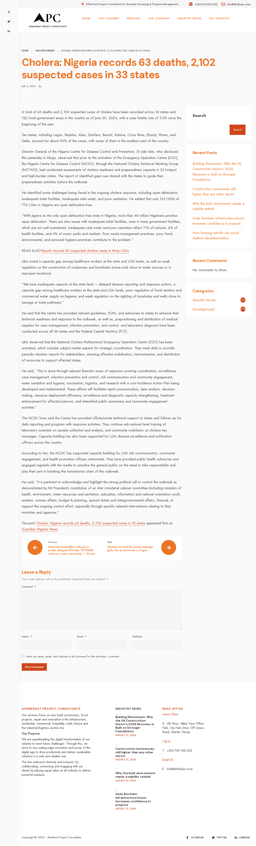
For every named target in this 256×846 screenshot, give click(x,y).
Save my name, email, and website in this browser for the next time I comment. (73, 656)
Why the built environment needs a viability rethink (135, 775)
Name (27, 636)
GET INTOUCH (219, 18)
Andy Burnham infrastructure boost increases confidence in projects (218, 221)
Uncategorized (45, 50)
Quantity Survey (204, 300)
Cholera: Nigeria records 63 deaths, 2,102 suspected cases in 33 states (90, 523)
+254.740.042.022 (205, 4)
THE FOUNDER (108, 18)
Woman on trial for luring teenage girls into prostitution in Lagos (130, 546)
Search (199, 115)
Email (81, 636)
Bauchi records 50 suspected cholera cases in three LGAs (85, 250)
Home (25, 50)
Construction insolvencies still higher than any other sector (214, 191)
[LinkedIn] (9, 31)
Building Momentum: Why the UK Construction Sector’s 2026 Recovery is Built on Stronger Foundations (216, 171)
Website (137, 636)
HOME (86, 18)
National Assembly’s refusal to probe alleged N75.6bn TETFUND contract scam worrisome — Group (71, 547)
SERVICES (133, 18)
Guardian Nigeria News (40, 529)
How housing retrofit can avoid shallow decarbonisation (215, 235)
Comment (29, 587)
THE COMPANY (159, 18)
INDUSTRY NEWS (189, 18)
